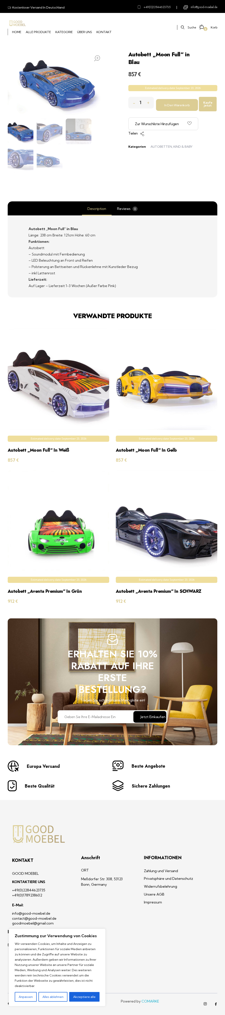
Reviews (126, 208)
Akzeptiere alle (84, 997)
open (97, 58)
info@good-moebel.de (204, 7)
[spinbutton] (141, 102)
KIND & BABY (182, 147)
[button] (148, 102)
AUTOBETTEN (161, 147)
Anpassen (26, 997)
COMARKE (150, 1001)
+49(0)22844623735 (157, 7)
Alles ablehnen (53, 997)
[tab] (97, 209)
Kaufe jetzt (207, 104)
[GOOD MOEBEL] (17, 23)
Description (96, 208)
